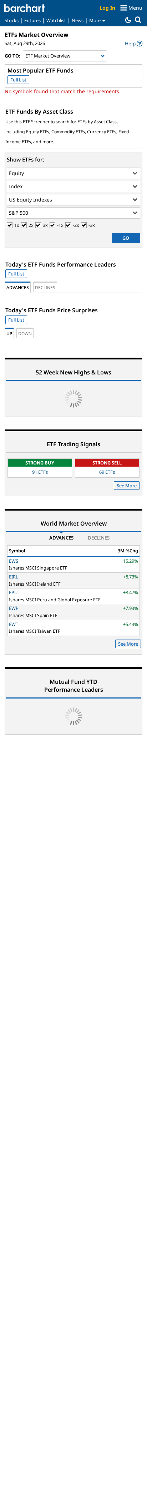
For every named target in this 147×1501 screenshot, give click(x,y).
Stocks (12, 20)
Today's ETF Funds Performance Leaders (60, 264)
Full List (18, 79)
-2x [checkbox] (76, 225)
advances (17, 287)
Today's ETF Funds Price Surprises (51, 310)
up (9, 333)
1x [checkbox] (16, 225)
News (77, 20)
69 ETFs (107, 472)
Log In (107, 7)
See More (127, 485)
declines (45, 287)
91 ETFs (40, 472)
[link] (133, 43)
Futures (32, 20)
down (25, 333)
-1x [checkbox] (60, 225)
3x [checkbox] (45, 225)
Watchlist (56, 20)
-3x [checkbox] (91, 225)
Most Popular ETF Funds (40, 70)
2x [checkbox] (31, 225)
